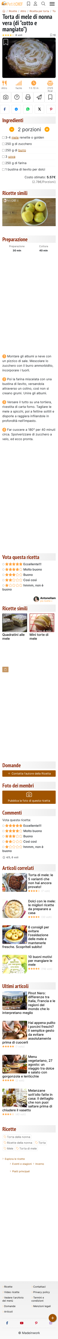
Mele (10, 1148)
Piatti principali (21, 1171)
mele (15, 137)
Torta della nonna (18, 1137)
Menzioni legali (42, 1306)
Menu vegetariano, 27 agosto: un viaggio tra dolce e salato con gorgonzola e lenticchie (28, 1066)
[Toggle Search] (43, 3)
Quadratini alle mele (13, 637)
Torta (42, 1142)
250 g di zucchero (18, 144)
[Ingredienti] (5, 669)
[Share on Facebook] (4, 109)
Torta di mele (28, 1148)
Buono (28, 575)
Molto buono (32, 569)
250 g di (15, 150)
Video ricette (11, 1292)
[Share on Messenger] (16, 109)
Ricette (8, 1286)
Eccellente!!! (32, 564)
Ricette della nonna (19, 1142)
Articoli (8, 1311)
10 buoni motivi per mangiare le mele (40, 961)
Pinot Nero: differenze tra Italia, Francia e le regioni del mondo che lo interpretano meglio (28, 1003)
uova (11, 156)
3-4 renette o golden (24, 137)
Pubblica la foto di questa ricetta (29, 800)
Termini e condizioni (37, 1299)
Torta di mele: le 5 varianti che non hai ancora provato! (40, 881)
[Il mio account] (35, 3)
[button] (6, 58)
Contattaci (39, 1286)
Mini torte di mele (39, 637)
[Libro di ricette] (28, 3)
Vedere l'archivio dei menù (13, 1299)
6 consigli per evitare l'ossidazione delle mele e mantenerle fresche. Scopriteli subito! (25, 937)
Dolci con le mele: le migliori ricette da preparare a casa (42, 907)
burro (22, 150)
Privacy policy (41, 1292)
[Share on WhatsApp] (27, 109)
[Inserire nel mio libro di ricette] (50, 97)
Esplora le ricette (15, 1158)
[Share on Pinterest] (51, 109)
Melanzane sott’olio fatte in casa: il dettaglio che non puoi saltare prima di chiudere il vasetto (28, 1100)
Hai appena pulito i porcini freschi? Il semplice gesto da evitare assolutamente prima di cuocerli (28, 1032)
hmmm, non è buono (22, 587)
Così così (30, 580)
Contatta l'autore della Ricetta (31, 773)
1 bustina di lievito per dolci (25, 169)
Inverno (39, 1163)
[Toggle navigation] (52, 4)
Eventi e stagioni (22, 1163)
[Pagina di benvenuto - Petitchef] (3, 11)
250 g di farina (15, 163)
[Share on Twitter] (39, 109)
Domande (9, 1306)
